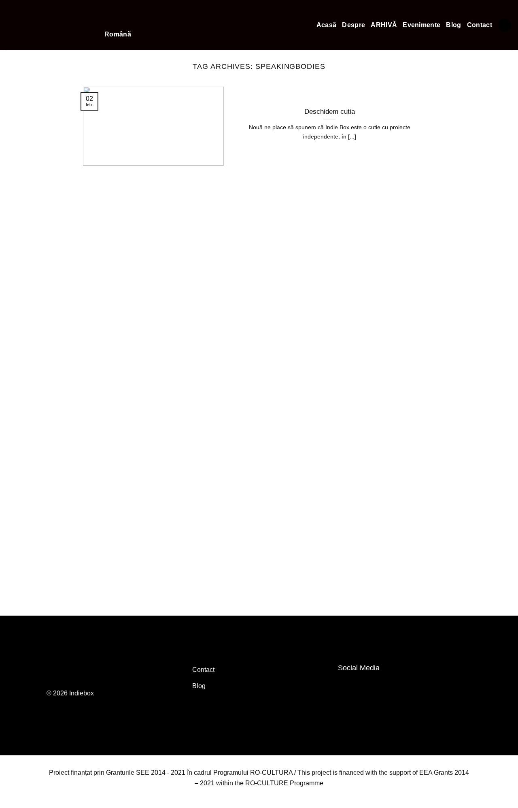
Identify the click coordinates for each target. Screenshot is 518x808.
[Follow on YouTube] (363, 686)
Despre (353, 24)
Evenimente (421, 24)
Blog (453, 24)
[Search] (504, 25)
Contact (479, 24)
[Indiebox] (49, 25)
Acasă (326, 24)
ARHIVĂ (384, 24)
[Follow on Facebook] (346, 686)
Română (117, 34)
